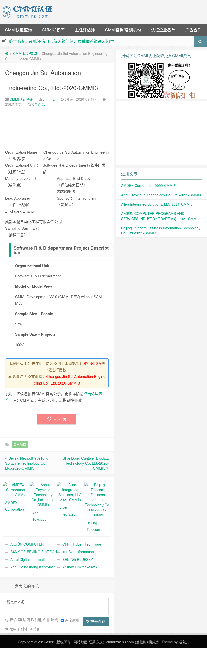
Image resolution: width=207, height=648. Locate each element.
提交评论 (97, 621)
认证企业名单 (163, 30)
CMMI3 (20, 444)
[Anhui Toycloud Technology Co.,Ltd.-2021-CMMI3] (43, 494)
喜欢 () (59, 419)
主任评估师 (85, 30)
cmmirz (49, 99)
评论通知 (72, 619)
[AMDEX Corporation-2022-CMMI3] (16, 489)
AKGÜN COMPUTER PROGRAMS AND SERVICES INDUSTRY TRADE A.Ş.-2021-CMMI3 (160, 216)
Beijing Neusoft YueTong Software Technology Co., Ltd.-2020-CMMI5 (26, 463)
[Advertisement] (131, 11)
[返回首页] (6, 53)
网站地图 (80, 641)
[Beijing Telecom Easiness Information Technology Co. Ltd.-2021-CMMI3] (97, 499)
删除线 (52, 619)
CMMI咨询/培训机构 (123, 30)
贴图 (26, 619)
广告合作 (193, 30)
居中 (13, 628)
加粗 (38, 619)
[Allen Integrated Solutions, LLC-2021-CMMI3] (70, 491)
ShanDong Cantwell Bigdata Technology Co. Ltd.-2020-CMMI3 (86, 463)
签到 (36, 628)
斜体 (24, 628)
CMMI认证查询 (18, 30)
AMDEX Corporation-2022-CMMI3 (148, 185)
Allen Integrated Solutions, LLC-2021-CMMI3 (157, 204)
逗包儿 (184, 641)
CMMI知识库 (53, 30)
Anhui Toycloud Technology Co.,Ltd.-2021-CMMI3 (161, 194)
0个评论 (38, 104)
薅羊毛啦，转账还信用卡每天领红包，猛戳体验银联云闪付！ (63, 41)
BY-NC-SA (92, 363)
